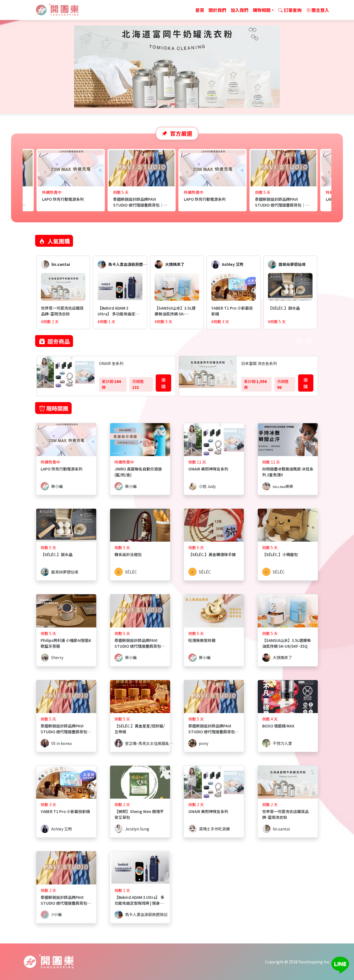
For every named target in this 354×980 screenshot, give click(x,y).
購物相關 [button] (261, 10)
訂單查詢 (292, 10)
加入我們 (239, 10)
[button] (167, 104)
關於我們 (217, 10)
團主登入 (319, 10)
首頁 (199, 10)
